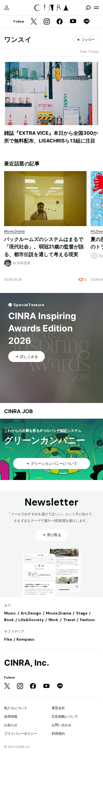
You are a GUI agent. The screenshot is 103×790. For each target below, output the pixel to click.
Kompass (25, 639)
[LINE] (86, 21)
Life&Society (31, 620)
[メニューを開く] (96, 8)
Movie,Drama (58, 613)
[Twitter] (34, 21)
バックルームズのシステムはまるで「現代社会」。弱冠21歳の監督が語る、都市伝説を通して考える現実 (44, 246)
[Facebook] (60, 21)
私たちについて (15, 708)
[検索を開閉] (88, 8)
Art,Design (31, 613)
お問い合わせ (61, 725)
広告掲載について (65, 716)
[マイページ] (6, 8)
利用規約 (58, 733)
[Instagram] (47, 21)
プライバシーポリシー (20, 733)
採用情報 (10, 716)
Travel (69, 620)
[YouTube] (73, 22)
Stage (82, 613)
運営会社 (58, 708)
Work (53, 620)
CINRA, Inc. (26, 663)
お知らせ (10, 725)
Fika (8, 639)
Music (10, 613)
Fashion (87, 620)
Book (9, 620)
